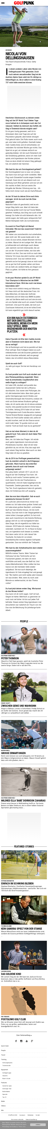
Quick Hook (5, 1046)
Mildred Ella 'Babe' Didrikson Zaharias (23, 800)
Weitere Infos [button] (22, 1126)
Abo (2, 1110)
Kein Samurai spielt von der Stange (21, 928)
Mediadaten (31, 1115)
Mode (3, 1101)
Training (3, 1059)
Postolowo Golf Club (13, 1019)
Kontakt (38, 1115)
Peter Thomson (10, 658)
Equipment (4, 1069)
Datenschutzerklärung (31, 1119)
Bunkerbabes (6, 1091)
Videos (3, 1106)
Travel (3, 1055)
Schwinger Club (6, 1088)
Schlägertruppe (6, 1073)
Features (4, 1082)
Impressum (22, 1115)
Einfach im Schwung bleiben (17, 883)
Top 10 (4, 1097)
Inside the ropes (7, 1086)
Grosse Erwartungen (13, 753)
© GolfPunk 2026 (12, 1115)
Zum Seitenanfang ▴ (24, 1035)
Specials (4, 1094)
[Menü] (3, 3)
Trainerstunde (6, 1065)
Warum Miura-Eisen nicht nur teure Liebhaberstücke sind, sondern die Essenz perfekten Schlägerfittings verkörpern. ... (23, 933)
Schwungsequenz (7, 1062)
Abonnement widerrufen (17, 1119)
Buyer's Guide (6, 1078)
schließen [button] (38, 1124)
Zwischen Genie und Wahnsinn (18, 705)
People (3, 1050)
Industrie (5, 1075)
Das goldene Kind (11, 974)
